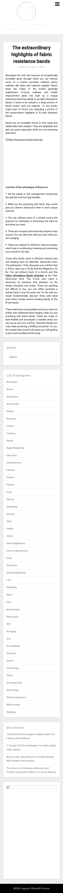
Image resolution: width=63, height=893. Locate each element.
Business (11, 418)
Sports (10, 660)
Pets (8, 602)
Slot (8, 638)
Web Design (12, 690)
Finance (10, 477)
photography (13, 609)
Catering (10, 433)
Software (11, 653)
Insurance (11, 565)
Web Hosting (13, 704)
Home (9, 536)
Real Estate (12, 616)
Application (12, 396)
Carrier (10, 426)
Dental (9, 440)
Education (11, 455)
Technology (12, 668)
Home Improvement (17, 550)
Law (8, 580)
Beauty (10, 411)
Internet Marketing (16, 572)
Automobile (12, 404)
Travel (9, 675)
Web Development (16, 697)
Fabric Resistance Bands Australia (24, 275)
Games (10, 499)
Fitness (10, 484)
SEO (8, 624)
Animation (11, 382)
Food (9, 492)
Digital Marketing (15, 447)
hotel (9, 558)
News (9, 594)
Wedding (11, 712)
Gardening (11, 506)
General (10, 514)
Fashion (10, 469)
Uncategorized (14, 682)
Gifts (9, 521)
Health (9, 528)
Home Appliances (15, 543)
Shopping (11, 631)
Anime (9, 389)
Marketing (11, 587)
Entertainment (13, 462)
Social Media (13, 646)
